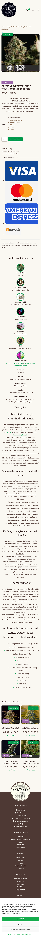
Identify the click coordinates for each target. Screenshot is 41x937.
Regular (20, 842)
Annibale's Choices (26, 243)
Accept (20, 918)
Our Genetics (21, 813)
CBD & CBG (20, 845)
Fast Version (20, 847)
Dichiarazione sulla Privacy (24, 934)
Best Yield (20, 887)
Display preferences (20, 929)
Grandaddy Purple (20, 434)
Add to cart (15, 139)
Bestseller (20, 881)
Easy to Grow (9, 245)
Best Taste (20, 884)
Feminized (20, 836)
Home (3, 27)
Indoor (17, 365)
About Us (21, 810)
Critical (8, 432)
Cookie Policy (12, 934)
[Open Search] (33, 10)
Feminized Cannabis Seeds (23, 245)
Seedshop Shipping (22, 821)
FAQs (22, 824)
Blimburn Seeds (14, 243)
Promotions (22, 815)
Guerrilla (19, 363)
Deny (20, 924)
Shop (8, 27)
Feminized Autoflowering (20, 839)
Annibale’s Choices (20, 878)
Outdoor (23, 365)
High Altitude (29, 363)
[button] (38, 901)
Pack (3, 124)
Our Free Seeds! (21, 826)
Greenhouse (10, 363)
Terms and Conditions (22, 818)
